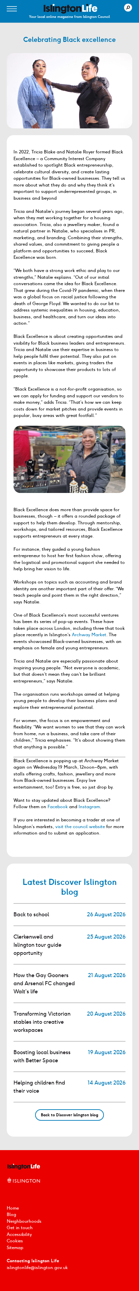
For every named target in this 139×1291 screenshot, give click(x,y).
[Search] (128, 7)
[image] (71, 9)
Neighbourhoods (24, 1221)
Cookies (15, 1241)
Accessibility (19, 1234)
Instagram (89, 807)
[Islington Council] (23, 1187)
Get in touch (20, 1228)
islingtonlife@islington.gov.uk (37, 1267)
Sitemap (15, 1247)
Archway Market (89, 635)
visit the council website (80, 826)
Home (13, 1208)
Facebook (58, 807)
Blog (11, 1214)
